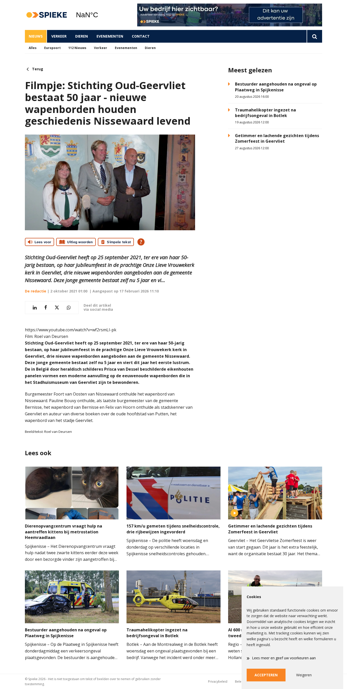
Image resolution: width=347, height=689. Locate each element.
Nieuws (36, 36)
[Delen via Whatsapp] (68, 307)
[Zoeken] (314, 36)
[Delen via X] (57, 307)
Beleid (239, 681)
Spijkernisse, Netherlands (100, 15)
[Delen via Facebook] (45, 307)
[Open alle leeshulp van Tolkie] (141, 241)
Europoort (52, 48)
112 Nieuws (77, 48)
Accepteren (266, 674)
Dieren (81, 36)
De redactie (35, 291)
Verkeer (59, 36)
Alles (33, 48)
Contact (141, 36)
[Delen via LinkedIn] (34, 307)
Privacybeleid (217, 681)
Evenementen (110, 36)
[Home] (46, 15)
